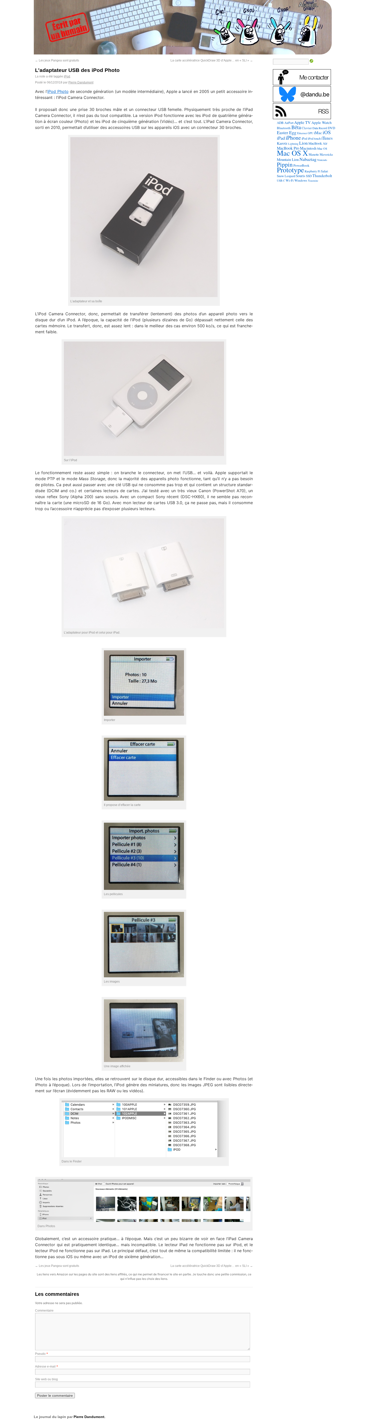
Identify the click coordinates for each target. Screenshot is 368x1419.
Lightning (293, 143)
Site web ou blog (46, 1379)
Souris (300, 175)
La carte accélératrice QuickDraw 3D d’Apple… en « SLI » (211, 60)
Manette (314, 154)
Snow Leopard (286, 176)
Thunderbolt (322, 175)
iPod (67, 76)
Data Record (319, 128)
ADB (280, 122)
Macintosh (308, 148)
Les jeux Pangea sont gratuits (57, 60)
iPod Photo (57, 91)
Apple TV (302, 122)
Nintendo (322, 160)
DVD (331, 128)
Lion (303, 143)
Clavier (307, 128)
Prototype (290, 169)
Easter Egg (286, 132)
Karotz (282, 143)
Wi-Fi (290, 180)
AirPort (288, 123)
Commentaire (44, 1310)
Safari (324, 171)
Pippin (285, 164)
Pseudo (40, 1354)
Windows (300, 180)
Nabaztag (307, 159)
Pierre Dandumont (80, 82)
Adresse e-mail (45, 1366)
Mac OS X (292, 153)
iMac (318, 132)
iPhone (293, 137)
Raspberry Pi (312, 171)
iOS (327, 132)
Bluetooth (284, 128)
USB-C (281, 180)
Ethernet (302, 133)
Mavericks (326, 154)
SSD (309, 176)
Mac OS (322, 148)
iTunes (327, 138)
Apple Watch (321, 122)
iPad (281, 138)
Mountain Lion (288, 159)
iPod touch (314, 138)
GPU (310, 133)
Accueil (308, 4)
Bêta (296, 127)
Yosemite (313, 180)
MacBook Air (317, 143)
